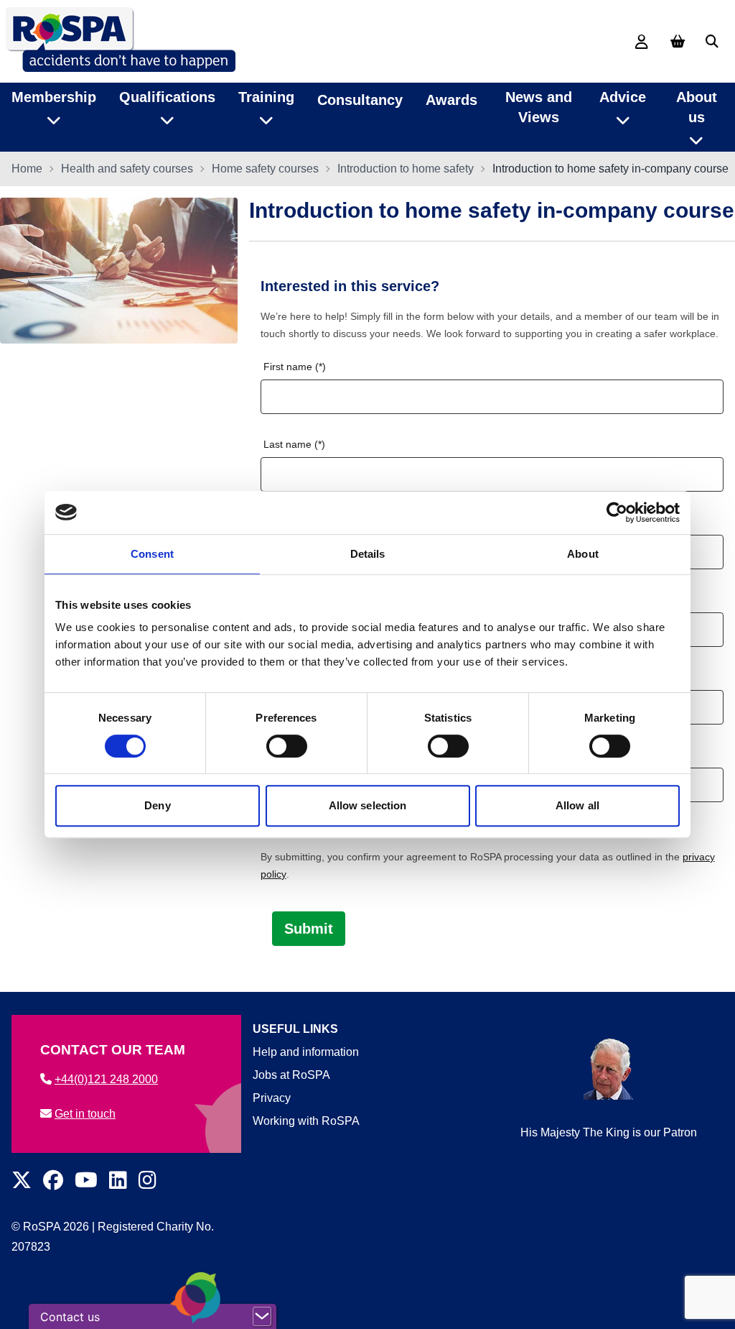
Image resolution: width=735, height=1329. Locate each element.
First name (287, 366)
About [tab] (583, 554)
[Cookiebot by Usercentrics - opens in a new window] (617, 512)
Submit (308, 929)
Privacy (272, 1098)
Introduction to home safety (405, 168)
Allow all (577, 805)
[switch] (286, 746)
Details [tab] (367, 554)
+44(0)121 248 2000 (106, 1079)
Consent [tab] (152, 554)
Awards (451, 100)
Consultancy (360, 100)
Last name (287, 444)
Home (26, 168)
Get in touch (85, 1114)
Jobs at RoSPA (291, 1075)
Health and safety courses (127, 168)
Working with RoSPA (306, 1121)
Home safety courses (265, 168)
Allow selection (368, 805)
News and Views (538, 107)
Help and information (306, 1052)
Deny (157, 805)
